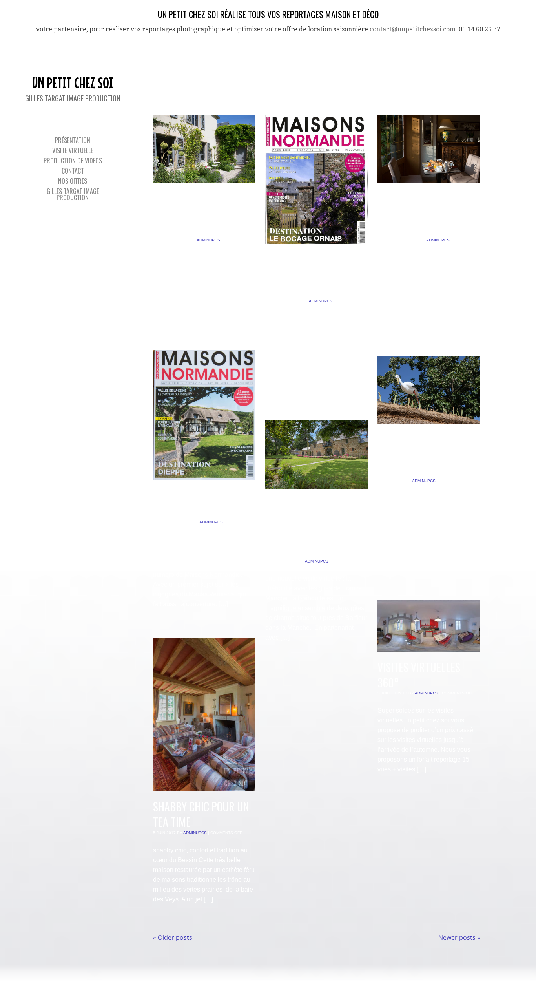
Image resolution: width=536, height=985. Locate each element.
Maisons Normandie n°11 (197, 503)
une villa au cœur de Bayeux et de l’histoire (201, 213)
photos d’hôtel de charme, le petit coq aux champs (424, 213)
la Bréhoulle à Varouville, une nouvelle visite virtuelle (301, 527)
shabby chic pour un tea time (201, 814)
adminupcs (208, 240)
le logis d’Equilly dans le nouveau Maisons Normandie (309, 275)
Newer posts (459, 937)
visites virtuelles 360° (418, 675)
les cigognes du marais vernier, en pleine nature (419, 454)
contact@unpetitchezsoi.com (413, 29)
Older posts (172, 937)
